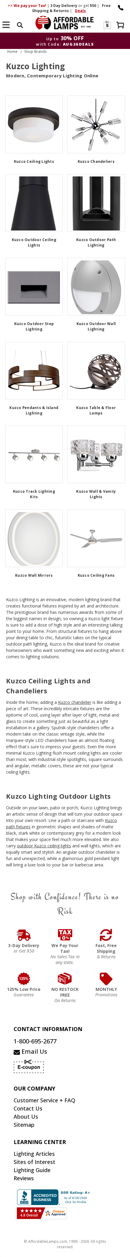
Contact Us (28, 1108)
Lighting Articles (34, 1153)
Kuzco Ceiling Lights (34, 161)
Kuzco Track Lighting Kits (34, 494)
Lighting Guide (32, 1170)
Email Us (33, 1051)
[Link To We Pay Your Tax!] (65, 935)
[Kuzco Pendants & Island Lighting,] (34, 370)
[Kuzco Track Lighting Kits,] (34, 454)
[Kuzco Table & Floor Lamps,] (96, 370)
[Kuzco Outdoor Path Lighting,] (96, 203)
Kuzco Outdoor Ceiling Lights (34, 242)
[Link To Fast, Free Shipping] (106, 935)
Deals (80, 10)
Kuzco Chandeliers (96, 161)
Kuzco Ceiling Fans (96, 575)
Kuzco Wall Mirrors (34, 575)
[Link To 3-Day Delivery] (23, 935)
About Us (26, 1116)
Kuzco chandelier (74, 702)
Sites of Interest (34, 1161)
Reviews (24, 1178)
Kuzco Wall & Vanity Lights (96, 494)
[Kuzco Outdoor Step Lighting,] (34, 286)
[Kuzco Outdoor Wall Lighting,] (96, 286)
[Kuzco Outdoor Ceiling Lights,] (34, 203)
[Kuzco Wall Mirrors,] (34, 538)
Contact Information (48, 1029)
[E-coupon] (106, 25)
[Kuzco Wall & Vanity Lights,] (96, 454)
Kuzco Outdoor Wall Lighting (96, 326)
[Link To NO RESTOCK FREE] (65, 978)
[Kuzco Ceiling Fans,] (96, 538)
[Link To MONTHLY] (106, 978)
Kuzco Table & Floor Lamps (96, 410)
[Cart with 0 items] (120, 26)
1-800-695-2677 (35, 1041)
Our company (34, 1088)
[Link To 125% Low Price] (24, 978)
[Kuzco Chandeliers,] (96, 124)
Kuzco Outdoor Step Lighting (34, 326)
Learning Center (40, 1142)
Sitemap (24, 1124)
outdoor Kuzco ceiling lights (44, 846)
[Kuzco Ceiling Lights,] (34, 124)
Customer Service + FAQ (44, 1100)
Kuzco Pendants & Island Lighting (33, 410)
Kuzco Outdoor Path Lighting (96, 242)
